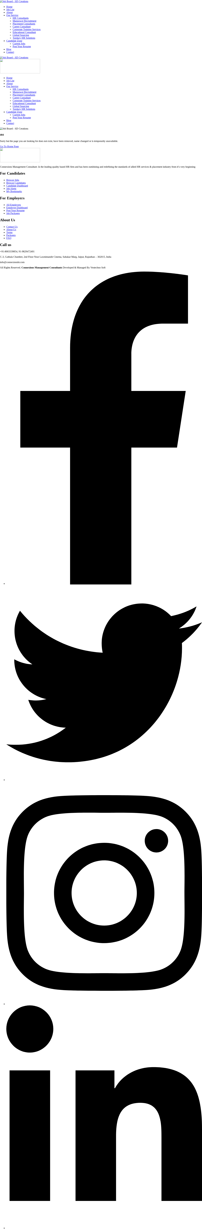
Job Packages (13, 213)
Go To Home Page (9, 146)
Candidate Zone (14, 40)
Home (9, 6)
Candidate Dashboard (17, 185)
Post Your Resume (22, 46)
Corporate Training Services (27, 29)
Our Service (12, 15)
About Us (11, 229)
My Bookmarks (14, 191)
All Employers (13, 204)
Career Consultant (22, 26)
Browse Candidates (16, 183)
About (9, 12)
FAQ (8, 238)
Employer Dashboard (17, 207)
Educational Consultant (24, 32)
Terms (9, 232)
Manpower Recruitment (24, 21)
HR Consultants (21, 18)
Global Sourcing (21, 35)
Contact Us (12, 226)
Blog (8, 49)
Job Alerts (11, 188)
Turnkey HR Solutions (24, 38)
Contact (10, 52)
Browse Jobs (12, 180)
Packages (11, 235)
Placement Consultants (24, 23)
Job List (10, 9)
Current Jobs (19, 43)
